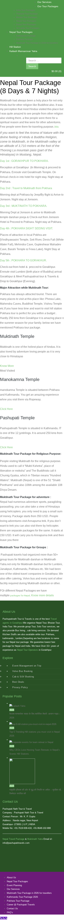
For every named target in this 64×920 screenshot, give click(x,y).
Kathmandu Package (26, 36)
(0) (56, 71)
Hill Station (15, 46)
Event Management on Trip (26, 665)
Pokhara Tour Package (18, 901)
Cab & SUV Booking (23, 676)
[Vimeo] (11, 873)
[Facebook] (1, 873)
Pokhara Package (24, 39)
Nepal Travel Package (13, 839)
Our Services (44, 2)
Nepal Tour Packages (26, 21)
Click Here (6, 409)
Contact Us (12, 908)
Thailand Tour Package (27, 14)
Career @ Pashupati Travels (21, 904)
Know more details (42, 595)
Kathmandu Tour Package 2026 (22, 897)
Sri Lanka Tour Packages (27, 28)
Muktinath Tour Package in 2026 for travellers (37, 43)
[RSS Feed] (8, 873)
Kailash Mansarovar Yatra (23, 51)
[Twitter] (2, 873)
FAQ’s (10, 912)
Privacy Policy (20, 687)
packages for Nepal (20, 595)
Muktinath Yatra (35, 839)
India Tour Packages (25, 10)
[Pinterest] (9, 873)
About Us (11, 877)
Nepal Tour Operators (27, 650)
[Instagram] (13, 873)
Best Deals (18, 682)
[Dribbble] (14, 873)
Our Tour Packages (47, 6)
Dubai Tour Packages (26, 24)
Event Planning (14, 885)
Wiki (57, 127)
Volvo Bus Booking (22, 671)
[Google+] (4, 873)
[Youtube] (6, 873)
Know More (7, 365)
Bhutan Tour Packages (26, 17)
